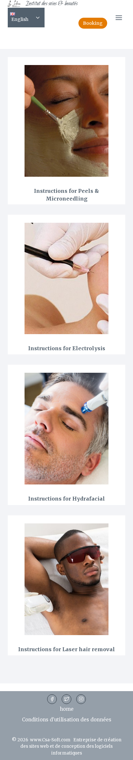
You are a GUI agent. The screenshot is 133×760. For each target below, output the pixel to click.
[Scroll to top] (117, 751)
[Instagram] (81, 699)
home (67, 709)
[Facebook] (52, 699)
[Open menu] (118, 17)
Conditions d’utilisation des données (66, 720)
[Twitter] (66, 699)
